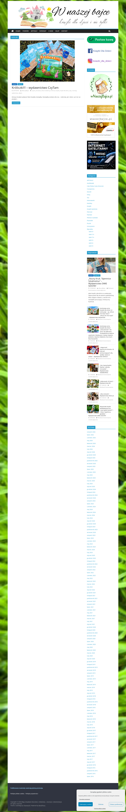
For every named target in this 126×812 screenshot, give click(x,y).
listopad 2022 (91, 561)
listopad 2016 (91, 768)
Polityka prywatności (32, 793)
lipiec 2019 (90, 676)
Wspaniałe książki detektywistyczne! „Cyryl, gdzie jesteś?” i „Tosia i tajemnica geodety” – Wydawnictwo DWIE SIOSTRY (100, 411)
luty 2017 (90, 759)
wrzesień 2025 (91, 463)
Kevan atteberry (46, 90)
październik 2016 (92, 771)
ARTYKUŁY (90, 180)
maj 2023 (90, 544)
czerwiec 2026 (91, 438)
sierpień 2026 (91, 432)
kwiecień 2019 (91, 684)
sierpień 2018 (91, 707)
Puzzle (89, 223)
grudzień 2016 (91, 765)
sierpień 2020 (91, 638)
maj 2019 (90, 682)
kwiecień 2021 (91, 616)
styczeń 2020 (91, 659)
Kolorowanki (91, 200)
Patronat (42, 31)
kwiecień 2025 (91, 478)
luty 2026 (90, 449)
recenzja (74, 90)
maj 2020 (90, 647)
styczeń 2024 (91, 521)
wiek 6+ (91, 243)
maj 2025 (90, 475)
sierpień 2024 (91, 501)
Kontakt (64, 31)
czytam (33, 90)
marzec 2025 (91, 481)
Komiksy (89, 203)
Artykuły (34, 31)
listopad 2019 (91, 664)
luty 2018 (90, 725)
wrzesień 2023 (91, 532)
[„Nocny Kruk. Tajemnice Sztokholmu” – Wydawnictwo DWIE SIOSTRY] (101, 258)
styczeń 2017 (91, 762)
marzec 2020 (91, 653)
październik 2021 (92, 598)
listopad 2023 (91, 527)
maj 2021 (90, 613)
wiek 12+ (91, 234)
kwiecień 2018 (91, 719)
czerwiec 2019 (91, 679)
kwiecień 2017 (91, 753)
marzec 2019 (91, 687)
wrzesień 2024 (91, 498)
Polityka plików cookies (100, 808)
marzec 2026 (91, 446)
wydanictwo (15, 93)
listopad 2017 (91, 733)
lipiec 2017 (90, 745)
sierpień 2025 (91, 466)
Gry (88, 197)
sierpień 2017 (91, 742)
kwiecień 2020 (91, 650)
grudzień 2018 (91, 696)
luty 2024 (90, 518)
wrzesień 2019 (91, 670)
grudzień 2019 (91, 661)
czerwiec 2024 (91, 506)
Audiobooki (90, 183)
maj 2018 (90, 716)
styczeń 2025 (91, 486)
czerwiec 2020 (91, 644)
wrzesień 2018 (91, 705)
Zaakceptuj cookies (86, 804)
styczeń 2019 (91, 693)
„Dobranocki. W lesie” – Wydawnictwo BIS (107, 382)
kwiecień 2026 (91, 443)
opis (70, 90)
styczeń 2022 (91, 590)
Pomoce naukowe (92, 218)
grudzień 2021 (91, 593)
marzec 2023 (91, 550)
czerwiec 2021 (91, 610)
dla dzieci (38, 90)
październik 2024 (92, 495)
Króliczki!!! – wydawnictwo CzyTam (35, 88)
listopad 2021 (91, 595)
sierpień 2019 (91, 673)
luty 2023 (90, 552)
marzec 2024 (91, 515)
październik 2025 (92, 461)
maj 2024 (90, 509)
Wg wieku (90, 229)
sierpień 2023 (91, 535)
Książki (18, 31)
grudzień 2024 (91, 489)
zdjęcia (20, 93)
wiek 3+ (20, 84)
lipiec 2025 (90, 469)
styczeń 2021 (91, 624)
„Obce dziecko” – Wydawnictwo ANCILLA (107, 395)
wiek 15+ (91, 237)
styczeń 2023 (91, 555)
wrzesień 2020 (91, 636)
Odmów (100, 804)
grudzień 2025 (91, 455)
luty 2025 (90, 483)
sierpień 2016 (91, 773)
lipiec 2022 (90, 572)
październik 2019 (92, 667)
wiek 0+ (91, 231)
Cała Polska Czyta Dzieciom (95, 186)
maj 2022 (90, 578)
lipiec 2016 (90, 776)
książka (57, 90)
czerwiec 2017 (91, 748)
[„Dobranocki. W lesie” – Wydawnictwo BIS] (93, 380)
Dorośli (89, 192)
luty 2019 (90, 690)
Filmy (88, 195)
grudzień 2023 (91, 524)
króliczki (53, 90)
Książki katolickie (92, 209)
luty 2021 (90, 621)
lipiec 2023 (90, 538)
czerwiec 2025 (91, 472)
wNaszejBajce (25, 90)
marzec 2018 (91, 722)
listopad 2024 (91, 492)
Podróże (26, 31)
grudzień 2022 (91, 558)
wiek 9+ (91, 246)
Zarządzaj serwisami (84, 799)
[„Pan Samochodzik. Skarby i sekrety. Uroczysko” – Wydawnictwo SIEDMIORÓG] (93, 364)
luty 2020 (90, 656)
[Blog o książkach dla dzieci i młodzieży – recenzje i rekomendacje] (12, 31)
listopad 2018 (91, 699)
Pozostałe (90, 220)
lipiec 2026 (90, 435)
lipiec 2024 (90, 504)
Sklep (57, 31)
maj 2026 (90, 440)
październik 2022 (92, 564)
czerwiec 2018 (91, 713)
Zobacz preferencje (116, 804)
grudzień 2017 (91, 730)
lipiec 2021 (90, 607)
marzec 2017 (91, 756)
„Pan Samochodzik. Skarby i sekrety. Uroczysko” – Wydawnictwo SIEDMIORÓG (106, 368)
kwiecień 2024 (91, 512)
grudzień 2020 (91, 627)
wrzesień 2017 (91, 739)
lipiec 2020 (90, 641)
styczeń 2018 (91, 727)
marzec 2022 (91, 584)
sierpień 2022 (91, 570)
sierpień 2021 (91, 604)
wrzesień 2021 (91, 601)
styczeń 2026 (91, 452)
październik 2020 (92, 633)
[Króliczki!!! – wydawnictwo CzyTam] (47, 42)
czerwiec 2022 (91, 575)
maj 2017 (90, 750)
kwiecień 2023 (91, 547)
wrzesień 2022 (91, 567)
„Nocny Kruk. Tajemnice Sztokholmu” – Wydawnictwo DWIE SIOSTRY (99, 282)
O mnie (50, 31)
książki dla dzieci (64, 90)
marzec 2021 (91, 618)
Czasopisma (90, 189)
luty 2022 (90, 587)
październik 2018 (92, 702)
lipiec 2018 (90, 710)
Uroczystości (91, 226)
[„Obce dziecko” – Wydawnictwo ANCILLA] (93, 393)
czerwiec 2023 (91, 541)
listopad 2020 (91, 630)
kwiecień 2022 (91, 581)
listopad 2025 (91, 458)
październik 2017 (92, 736)
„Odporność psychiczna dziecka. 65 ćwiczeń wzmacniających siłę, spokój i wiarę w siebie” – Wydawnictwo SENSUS (101, 352)
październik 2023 (92, 529)
